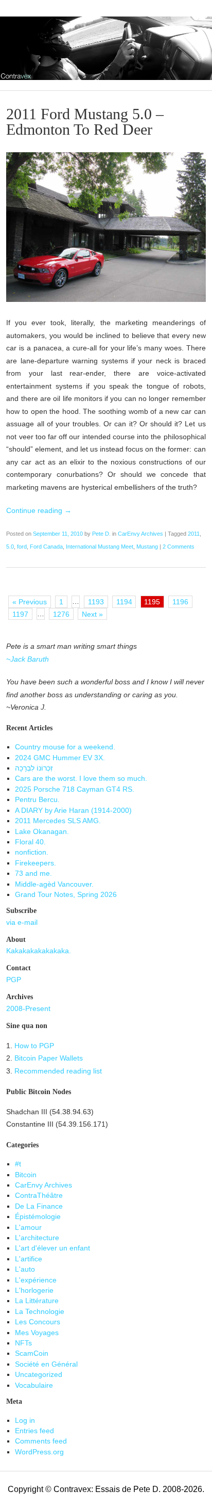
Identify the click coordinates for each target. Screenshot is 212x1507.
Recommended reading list (58, 1071)
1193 (96, 602)
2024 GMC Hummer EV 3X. (60, 758)
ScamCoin (31, 1353)
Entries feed (34, 1431)
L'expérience (36, 1280)
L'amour (28, 1227)
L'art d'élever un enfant (52, 1248)
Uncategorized (38, 1374)
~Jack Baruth (27, 659)
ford (22, 546)
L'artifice (28, 1259)
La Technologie (39, 1312)
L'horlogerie (34, 1290)
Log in (25, 1420)
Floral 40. (30, 842)
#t (18, 1164)
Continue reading (39, 511)
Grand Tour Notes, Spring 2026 (66, 895)
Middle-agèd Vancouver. (54, 884)
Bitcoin (26, 1175)
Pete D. (101, 534)
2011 (194, 534)
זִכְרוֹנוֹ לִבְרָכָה (34, 768)
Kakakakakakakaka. (38, 951)
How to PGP (34, 1046)
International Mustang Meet (99, 546)
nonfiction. (31, 852)
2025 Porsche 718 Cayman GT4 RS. (74, 789)
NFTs (23, 1343)
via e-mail (22, 922)
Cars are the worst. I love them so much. (81, 778)
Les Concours (37, 1322)
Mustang (147, 546)
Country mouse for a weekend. (65, 747)
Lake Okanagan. (42, 832)
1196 (180, 602)
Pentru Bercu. (37, 800)
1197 (20, 614)
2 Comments (179, 546)
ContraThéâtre (39, 1195)
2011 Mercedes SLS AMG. (58, 821)
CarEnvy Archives (140, 534)
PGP (13, 980)
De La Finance (39, 1206)
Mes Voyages (37, 1333)
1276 (61, 614)
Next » (92, 614)
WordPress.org (39, 1452)
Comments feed (41, 1441)
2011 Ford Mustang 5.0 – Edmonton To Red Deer (85, 121)
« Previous (29, 602)
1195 (152, 602)
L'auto (25, 1269)
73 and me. (33, 873)
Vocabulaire (34, 1385)
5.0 (10, 546)
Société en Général (46, 1364)
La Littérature (37, 1301)
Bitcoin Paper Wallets (48, 1058)
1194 (124, 602)
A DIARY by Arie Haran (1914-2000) (73, 810)
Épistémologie (38, 1217)
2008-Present (28, 1009)
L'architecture (37, 1238)
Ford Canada (46, 546)
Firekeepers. (35, 863)
